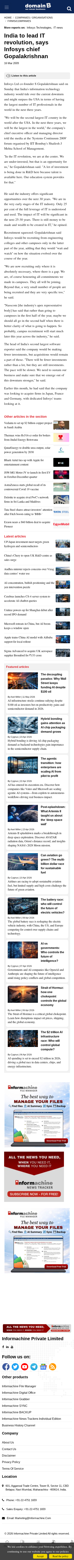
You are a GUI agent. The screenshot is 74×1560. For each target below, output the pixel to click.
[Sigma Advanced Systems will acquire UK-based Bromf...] (63, 654)
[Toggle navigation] (6, 7)
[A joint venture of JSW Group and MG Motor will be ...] (61, 475)
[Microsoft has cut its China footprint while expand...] (63, 627)
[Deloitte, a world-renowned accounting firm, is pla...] (61, 500)
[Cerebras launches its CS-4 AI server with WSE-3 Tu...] (63, 599)
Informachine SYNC (14, 1405)
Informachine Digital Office (19, 1392)
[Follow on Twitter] (15, 1366)
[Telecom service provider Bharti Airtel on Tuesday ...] (61, 463)
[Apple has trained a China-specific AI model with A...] (63, 640)
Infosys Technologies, (39, 27)
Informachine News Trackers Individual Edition (31, 1418)
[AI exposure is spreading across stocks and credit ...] (63, 586)
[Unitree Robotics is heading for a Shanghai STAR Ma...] (63, 613)
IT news (58, 27)
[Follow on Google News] (43, 1366)
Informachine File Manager (19, 1386)
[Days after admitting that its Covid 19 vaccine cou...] (61, 488)
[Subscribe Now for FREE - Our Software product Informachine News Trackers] (37, 1177)
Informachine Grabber (16, 1399)
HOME (8, 17)
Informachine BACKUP (16, 1412)
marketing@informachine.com (33, 1518)
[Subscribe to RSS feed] (52, 1366)
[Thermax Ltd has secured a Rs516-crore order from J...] (61, 438)
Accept (40, 1556)
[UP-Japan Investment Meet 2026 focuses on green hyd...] (63, 545)
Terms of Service (13, 1468)
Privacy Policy (11, 1462)
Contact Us (9, 1449)
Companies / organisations (34, 17)
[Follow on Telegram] (34, 1366)
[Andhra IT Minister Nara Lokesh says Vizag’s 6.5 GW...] (63, 572)
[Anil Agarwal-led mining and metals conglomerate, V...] (61, 426)
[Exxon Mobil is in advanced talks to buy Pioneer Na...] (61, 525)
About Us (8, 1442)
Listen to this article (23, 75)
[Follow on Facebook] (6, 1366)
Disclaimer (9, 1455)
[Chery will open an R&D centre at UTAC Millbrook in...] (63, 558)
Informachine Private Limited (31, 1533)
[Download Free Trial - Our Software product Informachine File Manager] (37, 1114)
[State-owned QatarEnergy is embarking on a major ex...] (61, 451)
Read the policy (60, 1556)
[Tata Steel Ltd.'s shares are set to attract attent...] (61, 512)
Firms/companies (19, 21)
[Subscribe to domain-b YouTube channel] (24, 1366)
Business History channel (18, 1425)
